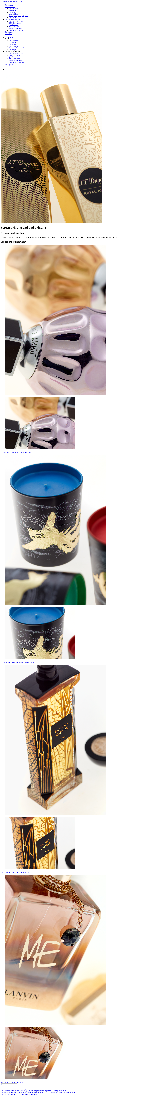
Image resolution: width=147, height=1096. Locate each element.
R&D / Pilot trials (14, 26)
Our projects (9, 32)
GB (6, 71)
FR (6, 69)
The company (9, 5)
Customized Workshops (16, 30)
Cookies (34, 1094)
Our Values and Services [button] (12, 19)
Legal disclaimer (26, 1094)
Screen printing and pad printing (19, 16)
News (18, 1094)
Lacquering (12, 12)
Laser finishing (13, 14)
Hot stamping (13, 17)
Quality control (13, 25)
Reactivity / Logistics (15, 28)
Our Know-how (14, 8)
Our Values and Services (16, 21)
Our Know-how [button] (10, 7)
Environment (21, 1092)
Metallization (13, 10)
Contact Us (8, 34)
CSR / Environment (15, 23)
